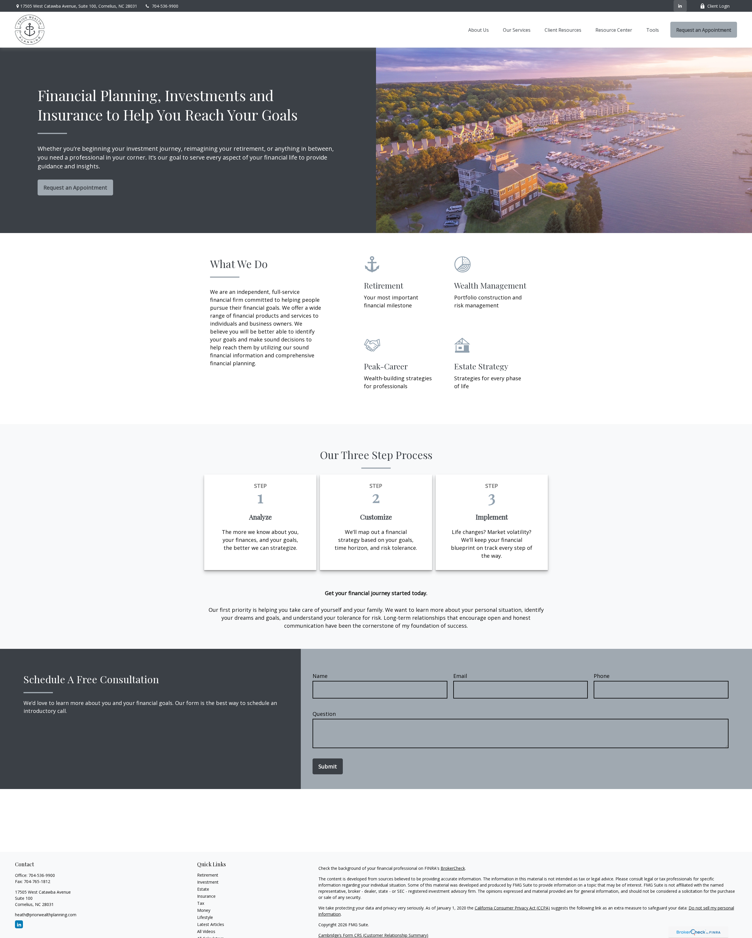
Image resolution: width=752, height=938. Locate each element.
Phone (602, 675)
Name (320, 675)
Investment (208, 882)
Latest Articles (210, 924)
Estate (203, 889)
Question (324, 713)
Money (203, 910)
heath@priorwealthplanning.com (45, 914)
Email (460, 675)
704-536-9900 (165, 6)
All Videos (206, 931)
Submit (327, 766)
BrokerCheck (453, 868)
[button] (478, 30)
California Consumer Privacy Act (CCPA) (512, 908)
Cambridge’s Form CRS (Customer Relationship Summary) (373, 935)
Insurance (206, 896)
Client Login (718, 6)
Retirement (207, 875)
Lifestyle (205, 917)
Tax (200, 903)
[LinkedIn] (680, 6)
